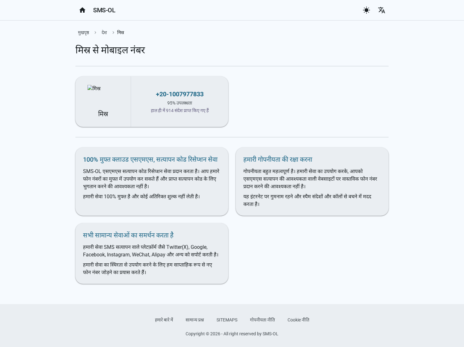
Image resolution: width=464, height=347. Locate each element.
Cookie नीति (298, 319)
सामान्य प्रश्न (195, 319)
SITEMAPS (227, 319)
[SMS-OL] (82, 10)
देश (104, 32)
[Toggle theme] (366, 10)
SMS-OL (104, 10)
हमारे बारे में (164, 319)
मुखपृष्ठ (83, 32)
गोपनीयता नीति (262, 319)
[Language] (382, 10)
